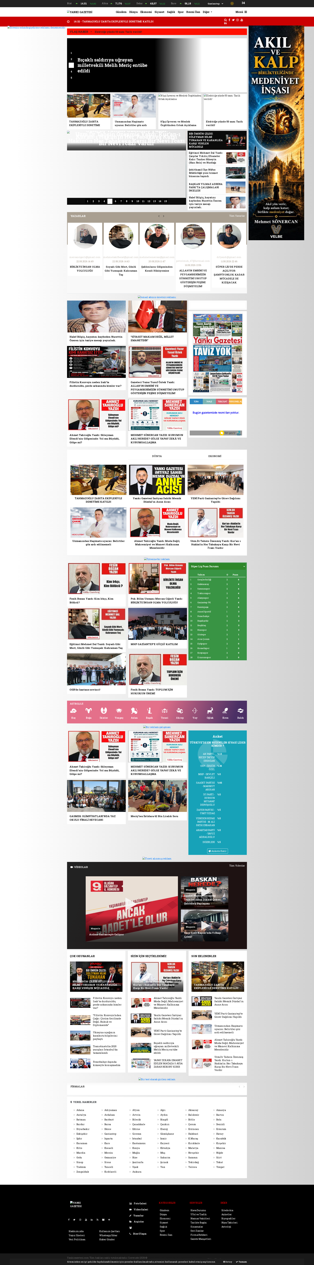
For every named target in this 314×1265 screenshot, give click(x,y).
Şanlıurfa (137, 1162)
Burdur (80, 1124)
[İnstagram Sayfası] (81, 1219)
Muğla (136, 1152)
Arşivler (138, 1221)
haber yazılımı (156, 1257)
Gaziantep (110, 1133)
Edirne (136, 1129)
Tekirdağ (193, 1162)
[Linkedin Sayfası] (93, 1219)
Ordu (79, 1157)
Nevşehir (193, 1152)
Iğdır (79, 1138)
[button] (159, 216)
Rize (134, 1157)
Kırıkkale (194, 1143)
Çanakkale (138, 1124)
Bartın (220, 1114)
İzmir (163, 1138)
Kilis (79, 1148)
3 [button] (71, 65)
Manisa (220, 1148)
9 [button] (132, 201)
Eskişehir (81, 1133)
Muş (162, 1152)
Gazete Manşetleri (201, 1238)
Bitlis (191, 1119)
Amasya (221, 1110)
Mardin (80, 1152)
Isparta (108, 1138)
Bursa (107, 1124)
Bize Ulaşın (140, 1233)
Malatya (193, 1148)
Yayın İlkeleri (77, 1235)
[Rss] (99, 1219)
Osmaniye (110, 1157)
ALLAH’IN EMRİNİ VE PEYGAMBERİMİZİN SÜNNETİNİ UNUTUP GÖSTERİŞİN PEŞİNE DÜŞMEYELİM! (85, 278)
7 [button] (121, 201)
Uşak (135, 1167)
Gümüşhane (167, 1133)
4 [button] (71, 71)
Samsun (192, 1157)
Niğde (219, 1152)
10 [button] (137, 201)
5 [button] (71, 77)
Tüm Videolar (237, 865)
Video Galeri (140, 1209)
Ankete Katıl (219, 851)
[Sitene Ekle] (110, 1219)
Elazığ (163, 1129)
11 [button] (143, 201)
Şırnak (164, 1162)
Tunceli (108, 1167)
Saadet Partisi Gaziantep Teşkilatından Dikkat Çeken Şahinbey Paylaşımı (202, 899)
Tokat (219, 1162)
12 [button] (149, 201)
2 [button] (71, 59)
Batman (81, 1119)
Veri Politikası (77, 1239)
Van (162, 1167)
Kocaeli (108, 1148)
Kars (107, 1143)
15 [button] (165, 201)
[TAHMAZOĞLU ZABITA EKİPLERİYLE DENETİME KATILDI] (218, 976)
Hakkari (193, 1133)
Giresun (136, 1133)
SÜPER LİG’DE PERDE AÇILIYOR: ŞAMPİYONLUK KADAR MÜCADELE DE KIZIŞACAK (121, 274)
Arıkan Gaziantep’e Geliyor (106, 934)
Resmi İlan (193, 12)
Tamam (242, 1261)
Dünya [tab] (157, 456)
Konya (136, 1148)
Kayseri (164, 1143)
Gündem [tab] (99, 456)
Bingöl (164, 1119)
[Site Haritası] (104, 1219)
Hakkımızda (76, 1231)
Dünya (133, 12)
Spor (181, 12)
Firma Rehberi (199, 1234)
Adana (80, 1110)
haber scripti (188, 1257)
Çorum (192, 1124)
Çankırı (164, 1124)
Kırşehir (221, 1143)
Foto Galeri (140, 1203)
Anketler (226, 1214)
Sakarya (165, 1157)
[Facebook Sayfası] (70, 1219)
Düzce (107, 1129)
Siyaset (159, 12)
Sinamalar (197, 1226)
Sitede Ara (227, 1210)
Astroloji (226, 1226)
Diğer (206, 12)
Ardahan (109, 1114)
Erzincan (193, 1129)
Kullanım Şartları (109, 1231)
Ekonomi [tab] (214, 456)
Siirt (219, 1157)
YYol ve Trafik (199, 1214)
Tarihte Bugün (199, 1222)
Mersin (108, 1152)
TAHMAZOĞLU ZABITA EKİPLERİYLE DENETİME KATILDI (113, 21)
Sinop (79, 1162)
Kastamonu (139, 1143)
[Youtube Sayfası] (87, 1219)
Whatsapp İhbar (108, 1235)
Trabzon (81, 1167)
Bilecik (136, 1119)
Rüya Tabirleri (229, 1222)
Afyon (136, 1110)
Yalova (192, 1167)
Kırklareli (110, 1171)
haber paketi (173, 1257)
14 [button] (160, 201)
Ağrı (163, 1110)
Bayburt (109, 1119)
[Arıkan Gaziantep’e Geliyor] (132, 909)
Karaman (81, 1143)
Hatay (220, 1133)
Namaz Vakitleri (200, 1218)
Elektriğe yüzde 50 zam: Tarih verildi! (118, 31)
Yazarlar (138, 1215)
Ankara (136, 1171)
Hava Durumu (198, 1210)
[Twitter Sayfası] (75, 1219)
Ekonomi (146, 12)
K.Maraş (193, 1138)
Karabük (221, 1138)
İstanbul (137, 1138)
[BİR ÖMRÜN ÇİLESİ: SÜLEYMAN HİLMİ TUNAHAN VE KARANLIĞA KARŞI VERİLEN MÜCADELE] (96, 976)
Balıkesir (193, 1114)
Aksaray (193, 1110)
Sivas (107, 1162)
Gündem (121, 12)
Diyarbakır (82, 1129)
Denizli (220, 1124)
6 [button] (115, 201)
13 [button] (154, 201)
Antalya (81, 1114)
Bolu (218, 1119)
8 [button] (126, 201)
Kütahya (165, 1148)
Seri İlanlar (197, 1230)
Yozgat (220, 1167)
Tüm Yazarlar (237, 215)
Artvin (136, 1114)
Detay (228, 1261)
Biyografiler (228, 1218)
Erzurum (221, 1129)
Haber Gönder (107, 1239)
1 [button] (71, 52)
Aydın (164, 1114)
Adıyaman (110, 1110)
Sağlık (171, 12)
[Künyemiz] (131, 1227)
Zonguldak (82, 1171)
